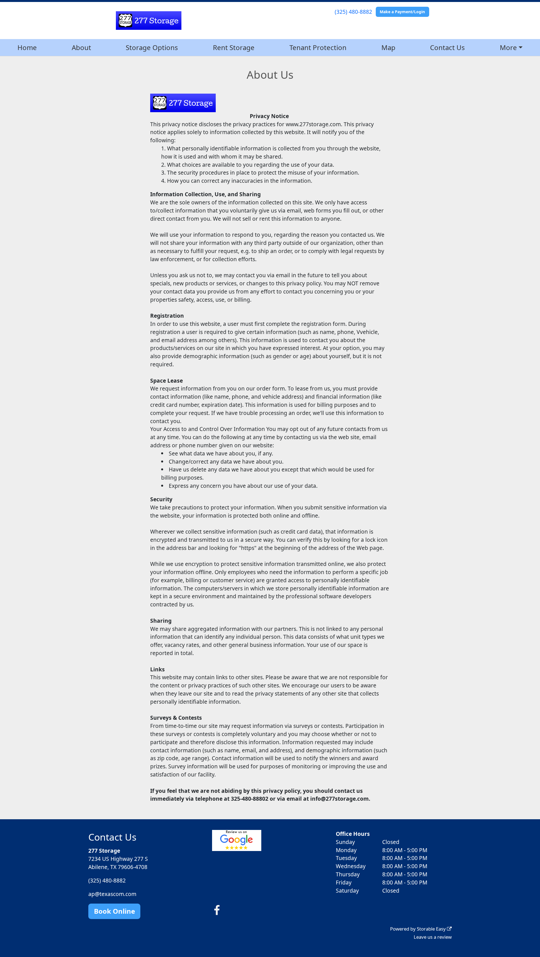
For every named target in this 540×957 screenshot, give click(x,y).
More (508, 47)
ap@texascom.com (112, 894)
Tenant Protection (317, 47)
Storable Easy (432, 929)
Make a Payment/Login (402, 11)
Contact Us (447, 47)
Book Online (114, 911)
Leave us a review (433, 937)
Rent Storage (234, 47)
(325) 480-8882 (353, 11)
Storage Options (152, 47)
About (81, 47)
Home (27, 47)
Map (388, 47)
